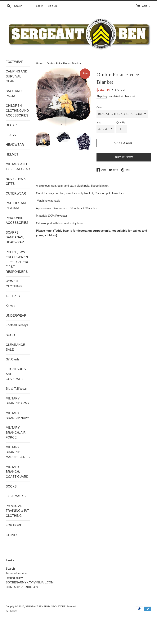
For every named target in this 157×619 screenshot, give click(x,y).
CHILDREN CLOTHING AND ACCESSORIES (17, 110)
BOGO (10, 335)
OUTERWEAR (16, 193)
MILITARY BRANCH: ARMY (17, 401)
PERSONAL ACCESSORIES (17, 220)
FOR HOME (14, 525)
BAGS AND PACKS (14, 93)
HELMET (12, 154)
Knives (10, 305)
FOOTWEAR (15, 61)
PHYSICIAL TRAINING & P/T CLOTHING (17, 510)
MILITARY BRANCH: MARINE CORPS (18, 452)
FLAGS (11, 135)
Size (98, 122)
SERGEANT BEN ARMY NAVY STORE (45, 606)
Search (10, 568)
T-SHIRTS (13, 296)
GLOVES (12, 535)
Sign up (52, 5)
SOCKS (11, 486)
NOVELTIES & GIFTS (16, 181)
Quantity (120, 122)
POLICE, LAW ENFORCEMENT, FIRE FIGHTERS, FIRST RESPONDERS (18, 261)
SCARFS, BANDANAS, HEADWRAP (15, 237)
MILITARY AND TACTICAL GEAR (18, 166)
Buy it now (124, 157)
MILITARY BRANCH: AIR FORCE (16, 432)
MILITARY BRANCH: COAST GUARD (17, 471)
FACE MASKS (16, 496)
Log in (39, 5)
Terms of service (16, 573)
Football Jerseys (17, 325)
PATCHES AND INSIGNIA (17, 205)
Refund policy (14, 577)
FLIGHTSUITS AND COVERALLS (16, 373)
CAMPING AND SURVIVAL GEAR (16, 76)
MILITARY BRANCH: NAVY (17, 415)
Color (99, 107)
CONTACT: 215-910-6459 (22, 587)
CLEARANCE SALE (15, 347)
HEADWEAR (15, 144)
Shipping (101, 96)
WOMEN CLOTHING (14, 284)
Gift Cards (12, 359)
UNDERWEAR (16, 315)
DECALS (12, 125)
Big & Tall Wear (16, 388)
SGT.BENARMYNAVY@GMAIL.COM (30, 582)
